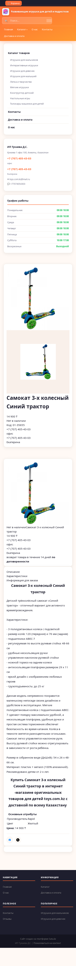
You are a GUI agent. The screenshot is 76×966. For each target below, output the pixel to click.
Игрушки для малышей (23, 76)
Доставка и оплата (14, 36)
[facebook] (10, 840)
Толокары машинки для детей (27, 103)
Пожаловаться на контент (47, 943)
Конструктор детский (22, 92)
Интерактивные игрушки (24, 65)
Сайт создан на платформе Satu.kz (38, 938)
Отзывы (7, 918)
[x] (18, 840)
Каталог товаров (19, 53)
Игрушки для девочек (22, 70)
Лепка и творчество (21, 81)
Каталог (21, 29)
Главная (8, 29)
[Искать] (49, 20)
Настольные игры (20, 98)
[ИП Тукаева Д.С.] (5, 11)
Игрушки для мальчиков (24, 59)
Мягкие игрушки (19, 87)
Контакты (47, 29)
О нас (35, 29)
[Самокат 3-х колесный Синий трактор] (38, 493)
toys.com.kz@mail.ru (20, 179)
